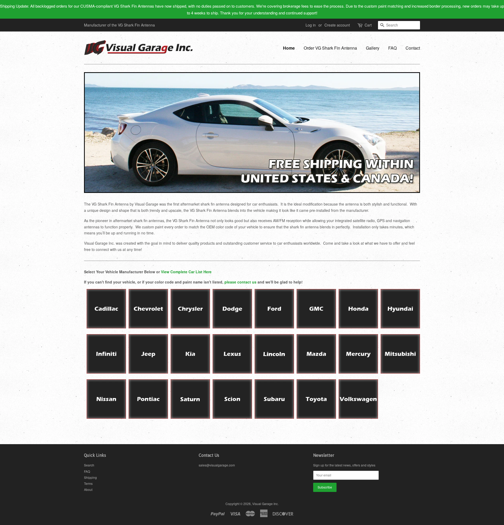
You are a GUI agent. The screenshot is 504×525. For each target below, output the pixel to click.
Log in (311, 25)
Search (89, 465)
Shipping (90, 477)
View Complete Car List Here (186, 271)
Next (409, 132)
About (88, 489)
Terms (88, 483)
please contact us (240, 282)
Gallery (372, 48)
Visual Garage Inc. (265, 503)
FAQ (392, 48)
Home (289, 48)
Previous (95, 132)
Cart (368, 25)
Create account (337, 25)
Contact (413, 48)
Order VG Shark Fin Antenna (330, 48)
